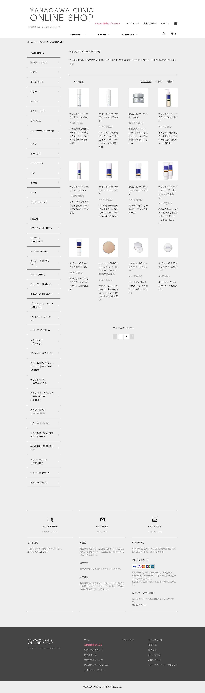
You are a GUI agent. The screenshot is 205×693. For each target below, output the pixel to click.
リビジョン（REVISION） (37, 239)
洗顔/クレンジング (39, 62)
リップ (33, 143)
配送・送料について (93, 649)
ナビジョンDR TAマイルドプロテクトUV (138, 190)
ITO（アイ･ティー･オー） (40, 318)
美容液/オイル (37, 81)
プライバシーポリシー (94, 670)
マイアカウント (132, 23)
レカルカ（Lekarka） (40, 423)
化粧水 (33, 72)
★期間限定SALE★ (93, 644)
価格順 (159, 81)
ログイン (165, 23)
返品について (90, 654)
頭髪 (32, 172)
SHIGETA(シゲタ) (38, 482)
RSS (125, 639)
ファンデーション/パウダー (42, 132)
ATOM (132, 639)
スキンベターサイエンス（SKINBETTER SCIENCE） (42, 396)
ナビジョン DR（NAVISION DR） (50, 42)
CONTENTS (128, 34)
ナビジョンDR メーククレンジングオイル (167, 117)
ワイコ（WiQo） (38, 274)
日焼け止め (35, 120)
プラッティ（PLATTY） (41, 228)
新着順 (170, 81)
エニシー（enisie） (39, 251)
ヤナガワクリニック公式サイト (163, 664)
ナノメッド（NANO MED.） (39, 262)
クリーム (34, 91)
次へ (132, 336)
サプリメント (36, 163)
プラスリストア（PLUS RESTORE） (41, 305)
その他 (33, 182)
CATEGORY (76, 34)
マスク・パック (37, 110)
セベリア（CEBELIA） (41, 329)
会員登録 (152, 644)
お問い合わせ (154, 659)
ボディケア (35, 153)
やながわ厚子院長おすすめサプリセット (42, 434)
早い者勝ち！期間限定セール (42, 447)
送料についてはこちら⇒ (39, 551)
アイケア (34, 101)
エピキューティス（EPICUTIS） (38, 461)
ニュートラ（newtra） (41, 472)
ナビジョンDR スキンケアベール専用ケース (138, 267)
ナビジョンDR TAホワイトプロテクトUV (108, 190)
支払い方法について (93, 659)
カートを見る (154, 654)
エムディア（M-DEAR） (41, 293)
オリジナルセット (38, 201)
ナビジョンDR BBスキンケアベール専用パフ (167, 267)
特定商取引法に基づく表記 (96, 664)
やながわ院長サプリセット (107, 23)
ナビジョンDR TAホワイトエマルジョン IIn (108, 117)
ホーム (30, 42)
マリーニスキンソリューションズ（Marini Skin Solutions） (42, 366)
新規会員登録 (150, 23)
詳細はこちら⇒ (139, 604)
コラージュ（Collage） (41, 283)
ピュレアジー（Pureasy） (36, 341)
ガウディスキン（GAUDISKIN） (38, 411)
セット (33, 192)
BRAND (102, 34)
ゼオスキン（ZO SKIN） (42, 352)
